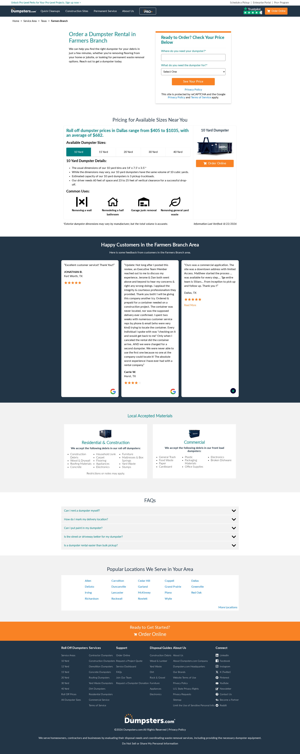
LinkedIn (224, 655)
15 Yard (65, 672)
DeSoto (89, 586)
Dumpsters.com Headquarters (189, 666)
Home (15, 21)
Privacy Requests (182, 694)
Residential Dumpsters (101, 694)
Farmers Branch (59, 21)
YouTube (224, 683)
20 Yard (65, 678)
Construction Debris (160, 655)
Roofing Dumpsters (99, 678)
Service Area (30, 21)
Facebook (225, 661)
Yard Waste (156, 666)
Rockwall (116, 598)
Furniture (155, 683)
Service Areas (68, 655)
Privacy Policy (193, 89)
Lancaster (117, 592)
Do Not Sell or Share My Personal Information (150, 743)
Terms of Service (201, 97)
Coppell (169, 580)
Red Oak (196, 592)
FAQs (119, 672)
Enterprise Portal (262, 3)
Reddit (223, 705)
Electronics (155, 694)
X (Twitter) (225, 672)
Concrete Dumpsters (100, 672)
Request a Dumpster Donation (132, 683)
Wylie (168, 598)
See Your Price (193, 81)
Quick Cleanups (52, 13)
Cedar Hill (144, 580)
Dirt (152, 672)
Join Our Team (123, 678)
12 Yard (65, 666)
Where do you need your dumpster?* (183, 51)
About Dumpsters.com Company (190, 661)
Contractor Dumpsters (101, 655)
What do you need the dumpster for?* (184, 65)
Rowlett (142, 598)
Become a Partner (229, 700)
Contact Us (226, 694)
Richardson (92, 598)
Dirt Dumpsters (97, 689)
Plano (168, 592)
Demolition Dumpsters (101, 666)
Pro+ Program (281, 3)
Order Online (278, 11)
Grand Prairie (173, 586)
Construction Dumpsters (102, 661)
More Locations (227, 607)
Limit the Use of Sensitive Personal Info (194, 705)
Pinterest (224, 678)
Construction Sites (78, 13)
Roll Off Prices (68, 694)
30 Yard (65, 683)
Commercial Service (99, 700)
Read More (190, 305)
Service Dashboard (126, 666)
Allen (88, 580)
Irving (88, 592)
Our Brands (179, 672)
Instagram (225, 666)
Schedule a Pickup (239, 3)
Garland (143, 586)
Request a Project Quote (129, 661)
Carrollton (117, 580)
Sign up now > (73, 3)
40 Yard (65, 689)
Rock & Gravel (157, 678)
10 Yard (65, 661)
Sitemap (177, 700)
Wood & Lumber (158, 661)
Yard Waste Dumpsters (101, 683)
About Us (129, 13)
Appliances (155, 689)
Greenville (197, 586)
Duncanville (118, 586)
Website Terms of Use (184, 678)
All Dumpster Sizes (71, 700)
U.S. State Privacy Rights (186, 689)
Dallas (195, 580)
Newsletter (225, 689)
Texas (44, 21)
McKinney (144, 592)
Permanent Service (106, 13)
